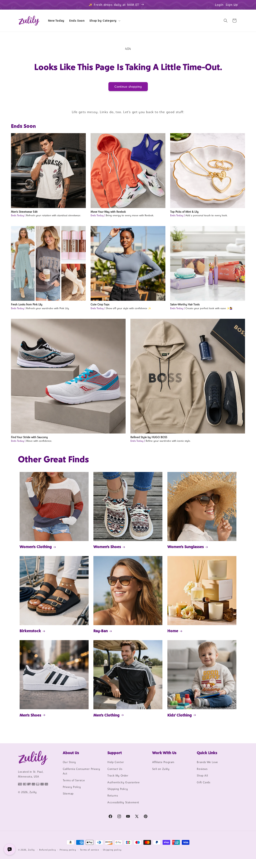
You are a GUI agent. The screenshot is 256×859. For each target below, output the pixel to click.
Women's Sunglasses (185, 547)
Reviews (202, 768)
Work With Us (164, 752)
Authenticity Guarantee (123, 782)
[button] (104, 20)
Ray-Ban (100, 631)
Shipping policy (112, 849)
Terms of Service (74, 780)
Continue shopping (128, 87)
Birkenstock (30, 631)
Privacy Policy (72, 787)
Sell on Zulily (160, 768)
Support (114, 752)
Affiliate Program (163, 762)
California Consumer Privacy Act (81, 771)
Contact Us (114, 768)
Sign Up (232, 5)
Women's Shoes (107, 547)
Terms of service (89, 849)
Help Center (115, 762)
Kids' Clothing (179, 715)
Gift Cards (203, 782)
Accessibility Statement (123, 802)
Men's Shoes (30, 715)
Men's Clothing (106, 715)
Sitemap (68, 793)
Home (172, 631)
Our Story (69, 762)
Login (219, 5)
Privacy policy (68, 849)
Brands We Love (207, 762)
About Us (71, 752)
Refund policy (47, 849)
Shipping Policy (117, 789)
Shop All (202, 775)
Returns (112, 795)
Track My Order (117, 775)
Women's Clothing (36, 547)
